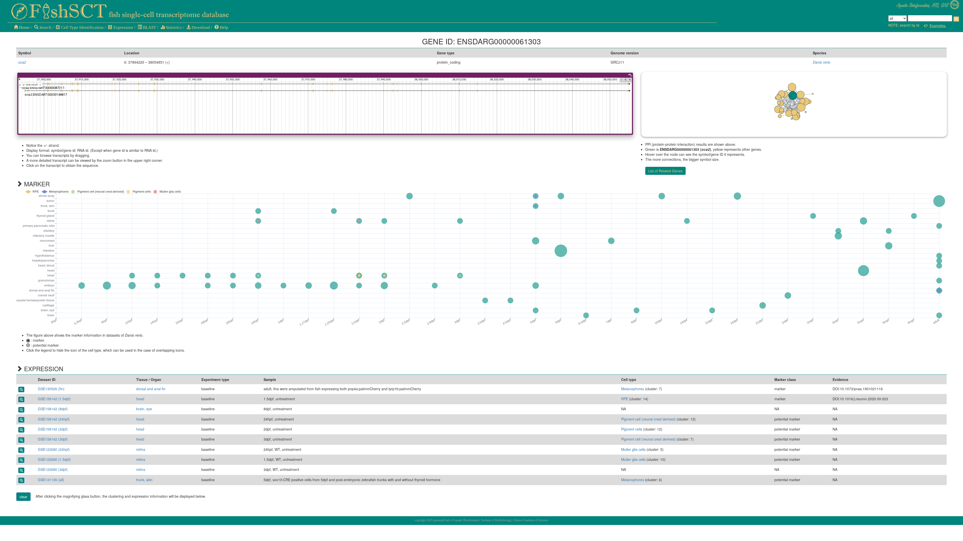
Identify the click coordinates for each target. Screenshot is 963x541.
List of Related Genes (665, 170)
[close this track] (23, 85)
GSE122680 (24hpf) (54, 449)
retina (140, 449)
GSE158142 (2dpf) (53, 429)
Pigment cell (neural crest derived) (648, 419)
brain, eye (144, 408)
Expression (122, 27)
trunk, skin (144, 479)
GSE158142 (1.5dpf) (54, 398)
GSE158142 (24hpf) (54, 419)
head (140, 398)
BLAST (149, 27)
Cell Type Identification (82, 27)
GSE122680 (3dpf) (53, 469)
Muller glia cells (633, 449)
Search (44, 27)
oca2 (22, 62)
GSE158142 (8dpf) (53, 408)
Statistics (173, 27)
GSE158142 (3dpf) (53, 439)
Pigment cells (631, 429)
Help (223, 27)
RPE (624, 398)
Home (24, 27)
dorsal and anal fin (151, 388)
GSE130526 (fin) (51, 388)
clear (23, 496)
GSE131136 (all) (51, 479)
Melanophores (632, 388)
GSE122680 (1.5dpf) (54, 459)
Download (200, 27)
